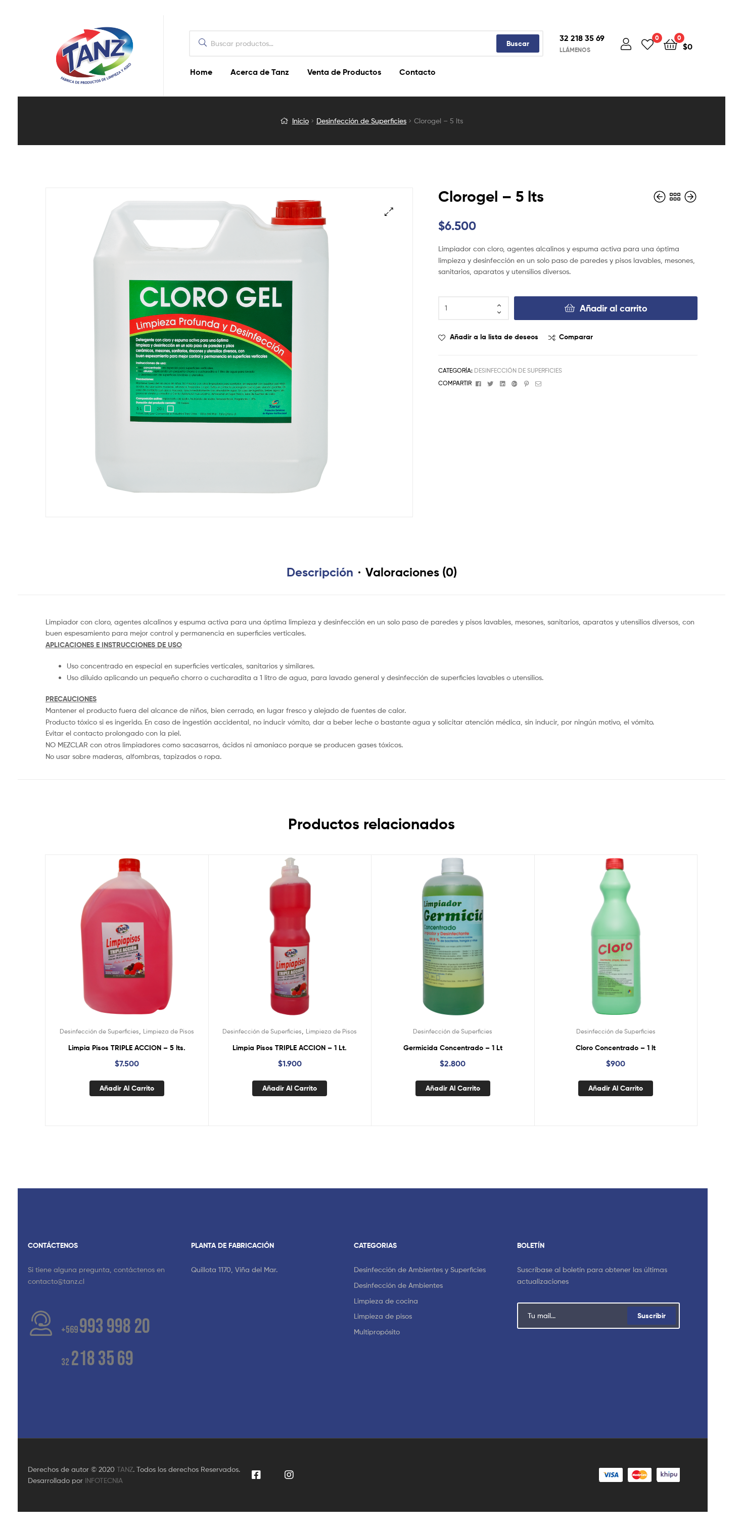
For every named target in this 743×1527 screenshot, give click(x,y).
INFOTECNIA (104, 1480)
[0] (647, 44)
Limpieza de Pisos (168, 1031)
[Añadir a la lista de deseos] (101, 944)
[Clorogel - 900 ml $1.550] (661, 197)
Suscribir (651, 1315)
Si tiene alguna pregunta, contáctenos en (96, 1269)
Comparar (576, 336)
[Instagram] (289, 1475)
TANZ (125, 1469)
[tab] (320, 573)
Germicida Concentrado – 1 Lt (452, 1047)
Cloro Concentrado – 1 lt (616, 1047)
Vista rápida (151, 944)
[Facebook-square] (256, 1475)
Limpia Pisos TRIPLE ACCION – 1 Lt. (290, 1047)
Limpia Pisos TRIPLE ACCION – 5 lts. (126, 1047)
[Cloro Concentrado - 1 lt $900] (690, 197)
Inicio (300, 120)
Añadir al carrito (613, 308)
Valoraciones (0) (411, 572)
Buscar (517, 43)
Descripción (320, 572)
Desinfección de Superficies (361, 120)
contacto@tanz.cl (56, 1281)
